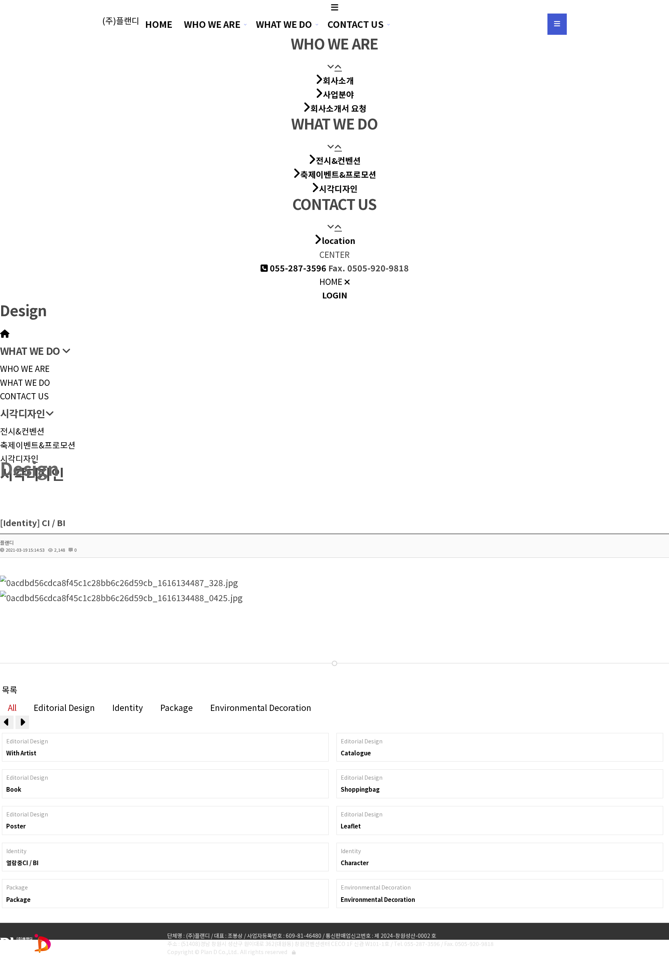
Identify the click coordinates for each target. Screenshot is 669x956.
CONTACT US (356, 24)
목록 (9, 689)
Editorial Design (64, 707)
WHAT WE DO (284, 24)
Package (176, 707)
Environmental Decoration (260, 707)
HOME (158, 24)
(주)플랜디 (120, 20)
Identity (127, 707)
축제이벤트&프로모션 (37, 445)
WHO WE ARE (212, 24)
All (12, 707)
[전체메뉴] (557, 24)
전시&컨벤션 (22, 431)
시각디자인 (19, 458)
